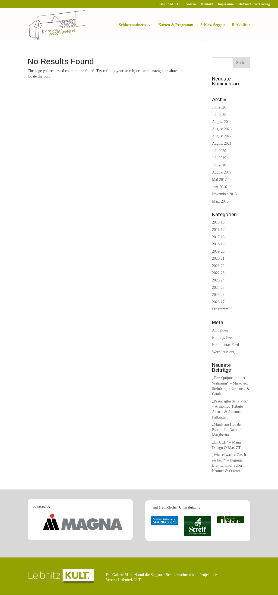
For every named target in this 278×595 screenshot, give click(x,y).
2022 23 (218, 273)
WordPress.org (223, 352)
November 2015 (224, 194)
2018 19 (218, 244)
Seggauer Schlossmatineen (171, 575)
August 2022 (222, 136)
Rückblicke (241, 25)
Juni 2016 (219, 187)
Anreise (191, 4)
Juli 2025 (219, 115)
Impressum (226, 4)
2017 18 (218, 237)
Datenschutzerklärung (254, 4)
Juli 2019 (219, 158)
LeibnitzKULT (129, 580)
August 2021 (222, 143)
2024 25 (218, 288)
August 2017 (222, 172)
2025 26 (218, 295)
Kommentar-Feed (225, 345)
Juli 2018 (219, 165)
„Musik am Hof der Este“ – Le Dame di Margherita (227, 429)
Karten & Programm (175, 25)
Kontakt (207, 4)
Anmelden (220, 330)
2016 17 (218, 230)
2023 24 (218, 280)
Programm (220, 309)
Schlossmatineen (132, 25)
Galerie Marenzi (124, 575)
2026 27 (218, 302)
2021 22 (218, 266)
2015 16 (218, 222)
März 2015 (220, 201)
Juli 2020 (219, 151)
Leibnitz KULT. (169, 4)
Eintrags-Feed (222, 338)
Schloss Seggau (212, 25)
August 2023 (222, 129)
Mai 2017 (219, 180)
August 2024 (222, 122)
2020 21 (218, 258)
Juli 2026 (219, 107)
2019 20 (218, 251)
